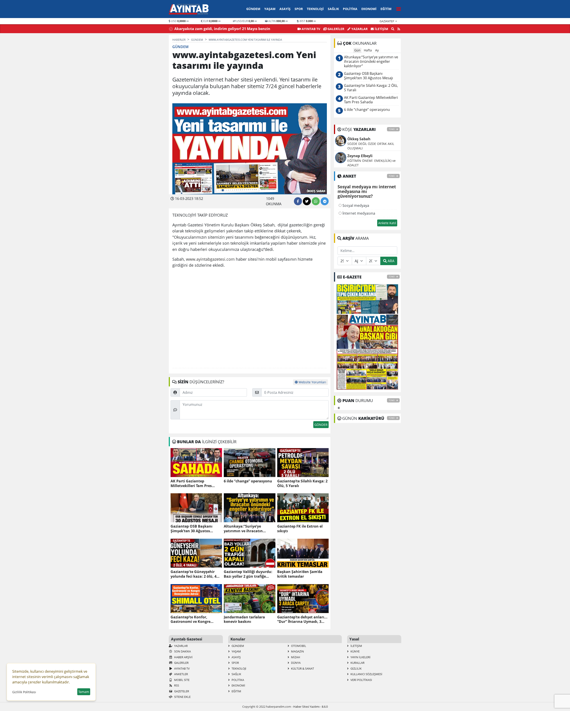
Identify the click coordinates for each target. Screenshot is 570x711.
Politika (350, 9)
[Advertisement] (249, 318)
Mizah (295, 657)
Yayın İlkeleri (360, 657)
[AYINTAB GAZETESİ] (367, 336)
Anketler (180, 674)
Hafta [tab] (368, 50)
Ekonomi (369, 9)
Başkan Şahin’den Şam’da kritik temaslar (299, 574)
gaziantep (387, 21)
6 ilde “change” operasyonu (248, 481)
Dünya (295, 663)
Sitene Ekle (182, 697)
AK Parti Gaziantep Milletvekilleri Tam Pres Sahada (191, 483)
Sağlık (333, 9)
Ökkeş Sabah (358, 138)
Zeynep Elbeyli (360, 155)
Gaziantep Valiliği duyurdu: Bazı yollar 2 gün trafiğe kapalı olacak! (248, 574)
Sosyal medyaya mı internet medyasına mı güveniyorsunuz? (367, 191)
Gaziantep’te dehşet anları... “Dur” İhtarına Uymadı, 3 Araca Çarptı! (302, 619)
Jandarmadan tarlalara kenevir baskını (244, 619)
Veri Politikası (361, 680)
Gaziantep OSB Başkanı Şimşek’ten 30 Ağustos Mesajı (191, 528)
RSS (176, 685)
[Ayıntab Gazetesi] (189, 9)
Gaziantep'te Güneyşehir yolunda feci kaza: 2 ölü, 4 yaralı (193, 574)
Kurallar (357, 663)
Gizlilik (356, 668)
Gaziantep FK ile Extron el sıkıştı (300, 528)
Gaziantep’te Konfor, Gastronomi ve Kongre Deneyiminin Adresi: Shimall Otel (196, 619)
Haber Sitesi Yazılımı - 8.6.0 (310, 707)
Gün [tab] (357, 50)
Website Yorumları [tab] (312, 382)
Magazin (297, 651)
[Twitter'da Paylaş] (307, 201)
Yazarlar (359, 29)
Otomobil (298, 646)
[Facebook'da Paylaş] (298, 201)
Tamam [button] (83, 692)
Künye (355, 651)
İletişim (381, 29)
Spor (299, 9)
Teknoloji (315, 9)
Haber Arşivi (183, 657)
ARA (390, 260)
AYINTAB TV (310, 29)
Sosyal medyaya (355, 205)
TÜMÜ (392, 129)
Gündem (253, 9)
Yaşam (269, 9)
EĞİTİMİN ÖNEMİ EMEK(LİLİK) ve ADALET (371, 162)
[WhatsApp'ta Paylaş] (316, 201)
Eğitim (386, 9)
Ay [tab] (377, 50)
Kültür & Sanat (302, 668)
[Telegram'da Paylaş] (325, 201)
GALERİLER (335, 29)
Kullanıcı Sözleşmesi (366, 674)
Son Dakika (182, 651)
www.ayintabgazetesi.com (210, 259)
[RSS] (398, 29)
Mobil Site (181, 680)
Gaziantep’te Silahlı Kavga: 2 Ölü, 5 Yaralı (302, 483)
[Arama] (392, 29)
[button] (397, 8)
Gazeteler (181, 691)
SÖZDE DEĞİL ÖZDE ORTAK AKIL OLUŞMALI (370, 146)
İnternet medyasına (358, 213)
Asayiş (285, 9)
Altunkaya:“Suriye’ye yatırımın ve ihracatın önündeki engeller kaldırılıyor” (243, 528)
